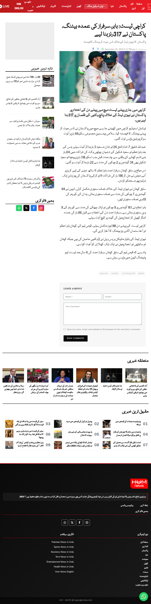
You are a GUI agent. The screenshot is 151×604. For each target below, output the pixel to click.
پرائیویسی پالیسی (127, 505)
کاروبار (53, 6)
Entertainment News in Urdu (60, 561)
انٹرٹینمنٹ (66, 6)
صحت (145, 572)
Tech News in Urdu (64, 556)
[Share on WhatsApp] (102, 49)
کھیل (79, 6)
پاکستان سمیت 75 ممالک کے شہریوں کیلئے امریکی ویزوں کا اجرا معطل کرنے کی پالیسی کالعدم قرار (23, 183)
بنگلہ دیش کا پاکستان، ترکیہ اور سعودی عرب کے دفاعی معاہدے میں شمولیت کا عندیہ (23, 143)
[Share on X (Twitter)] (98, 49)
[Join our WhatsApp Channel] (143, 596)
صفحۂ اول (144, 542)
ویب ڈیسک (142, 49)
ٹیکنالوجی (40, 6)
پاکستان (122, 6)
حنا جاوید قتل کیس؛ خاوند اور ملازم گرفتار (25, 163)
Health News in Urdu (64, 566)
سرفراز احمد (114, 273)
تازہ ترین (145, 546)
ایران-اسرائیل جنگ (95, 6)
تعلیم (146, 567)
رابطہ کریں (144, 505)
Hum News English (64, 571)
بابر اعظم (141, 273)
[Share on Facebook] (93, 49)
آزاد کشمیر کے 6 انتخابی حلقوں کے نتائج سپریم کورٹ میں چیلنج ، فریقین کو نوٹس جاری (23, 103)
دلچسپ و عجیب (142, 585)
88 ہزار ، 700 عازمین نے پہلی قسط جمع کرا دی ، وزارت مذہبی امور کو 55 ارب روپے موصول (23, 81)
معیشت (145, 559)
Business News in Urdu (62, 552)
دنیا (112, 6)
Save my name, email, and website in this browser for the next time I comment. (104, 329)
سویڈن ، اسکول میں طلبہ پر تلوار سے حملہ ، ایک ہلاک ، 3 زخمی (24, 123)
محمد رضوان (104, 273)
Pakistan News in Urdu (63, 542)
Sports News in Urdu (64, 547)
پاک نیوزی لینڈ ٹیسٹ (128, 273)
